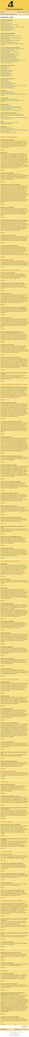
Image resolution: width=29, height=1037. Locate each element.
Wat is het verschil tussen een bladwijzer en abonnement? (11, 114)
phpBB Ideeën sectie (6, 987)
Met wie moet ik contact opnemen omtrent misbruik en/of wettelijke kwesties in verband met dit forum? (14, 131)
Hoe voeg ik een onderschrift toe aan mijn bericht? (10, 51)
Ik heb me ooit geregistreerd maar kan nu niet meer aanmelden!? (12, 27)
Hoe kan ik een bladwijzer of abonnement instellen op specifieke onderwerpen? (12, 116)
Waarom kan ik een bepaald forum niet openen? (9, 55)
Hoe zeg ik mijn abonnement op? (7, 118)
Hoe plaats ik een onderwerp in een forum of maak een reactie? (12, 48)
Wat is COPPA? (3, 22)
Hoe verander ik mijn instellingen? (7, 34)
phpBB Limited (17, 976)
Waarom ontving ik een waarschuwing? (8, 58)
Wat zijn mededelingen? (5, 72)
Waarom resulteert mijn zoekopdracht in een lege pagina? (11, 107)
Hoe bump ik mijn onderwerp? (6, 62)
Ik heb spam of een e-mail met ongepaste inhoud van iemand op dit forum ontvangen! (14, 95)
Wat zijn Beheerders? (5, 79)
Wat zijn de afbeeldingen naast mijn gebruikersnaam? (10, 40)
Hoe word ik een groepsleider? (6, 84)
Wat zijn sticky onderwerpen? (6, 73)
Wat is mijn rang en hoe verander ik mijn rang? (9, 42)
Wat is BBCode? (4, 66)
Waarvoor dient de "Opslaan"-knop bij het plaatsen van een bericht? (13, 60)
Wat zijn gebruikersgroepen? (6, 82)
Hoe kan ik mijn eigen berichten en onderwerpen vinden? (11, 110)
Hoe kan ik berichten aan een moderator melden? (10, 59)
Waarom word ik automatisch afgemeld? (8, 29)
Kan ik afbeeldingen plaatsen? (6, 70)
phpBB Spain (16, 1033)
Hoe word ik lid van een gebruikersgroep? (8, 83)
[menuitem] (3, 12)
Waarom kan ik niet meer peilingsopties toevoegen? (10, 53)
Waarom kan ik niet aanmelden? (7, 25)
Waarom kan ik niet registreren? (6, 23)
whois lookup (3, 999)
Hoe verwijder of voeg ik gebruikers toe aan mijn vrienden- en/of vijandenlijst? (12, 101)
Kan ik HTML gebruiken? (5, 67)
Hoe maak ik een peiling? (5, 52)
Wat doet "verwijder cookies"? (6, 30)
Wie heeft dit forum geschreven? (6, 127)
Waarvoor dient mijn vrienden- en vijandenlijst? (9, 99)
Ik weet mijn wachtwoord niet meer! (7, 28)
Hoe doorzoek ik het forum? (6, 105)
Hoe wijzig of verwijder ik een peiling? (8, 54)
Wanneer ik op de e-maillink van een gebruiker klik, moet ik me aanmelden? (12, 44)
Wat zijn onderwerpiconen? (6, 75)
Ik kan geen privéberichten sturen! (7, 91)
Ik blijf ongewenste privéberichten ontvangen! (9, 93)
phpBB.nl (18, 1034)
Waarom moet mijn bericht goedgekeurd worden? (10, 61)
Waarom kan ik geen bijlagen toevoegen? (8, 56)
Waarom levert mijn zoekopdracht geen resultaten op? (11, 106)
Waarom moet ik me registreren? (7, 21)
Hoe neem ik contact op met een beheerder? (9, 132)
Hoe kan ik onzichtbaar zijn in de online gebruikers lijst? (11, 35)
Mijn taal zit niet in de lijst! (5, 39)
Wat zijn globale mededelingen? (7, 71)
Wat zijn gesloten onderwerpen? (7, 74)
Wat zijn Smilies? (4, 68)
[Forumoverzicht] (14, 4)
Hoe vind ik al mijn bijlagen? (6, 123)
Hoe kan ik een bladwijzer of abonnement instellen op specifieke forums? (14, 117)
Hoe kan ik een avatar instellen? (6, 41)
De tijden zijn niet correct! (5, 36)
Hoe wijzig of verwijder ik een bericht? (8, 49)
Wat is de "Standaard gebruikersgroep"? (8, 86)
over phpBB (14, 978)
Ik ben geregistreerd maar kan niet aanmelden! (9, 24)
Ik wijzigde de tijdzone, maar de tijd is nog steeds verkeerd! (11, 37)
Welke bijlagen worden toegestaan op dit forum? (9, 122)
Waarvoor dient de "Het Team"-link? (7, 87)
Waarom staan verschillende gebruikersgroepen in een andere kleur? (13, 85)
